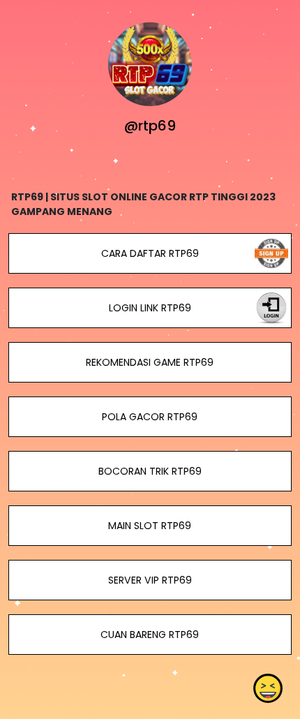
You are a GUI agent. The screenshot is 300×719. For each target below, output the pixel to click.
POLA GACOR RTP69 (149, 417)
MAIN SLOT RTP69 (149, 526)
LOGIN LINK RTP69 (150, 308)
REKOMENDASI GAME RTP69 (149, 362)
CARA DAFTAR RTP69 (150, 253)
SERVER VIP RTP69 (150, 580)
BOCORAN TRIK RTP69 (150, 471)
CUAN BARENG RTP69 (149, 635)
